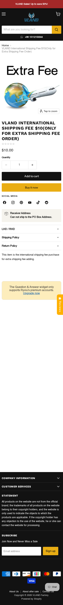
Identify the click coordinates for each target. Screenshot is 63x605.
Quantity (6, 157)
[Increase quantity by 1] (32, 165)
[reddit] (46, 202)
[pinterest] (21, 202)
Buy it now (31, 187)
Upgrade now (31, 293)
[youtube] (30, 202)
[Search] (56, 30)
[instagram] (13, 202)
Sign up (50, 551)
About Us (14, 591)
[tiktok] (38, 202)
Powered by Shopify (31, 599)
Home (5, 45)
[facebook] (4, 202)
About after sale (31, 591)
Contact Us (48, 591)
